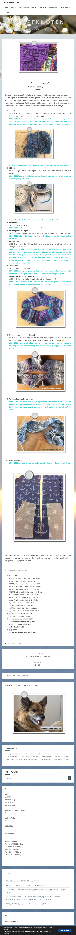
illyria (45, 87)
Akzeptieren (65, 930)
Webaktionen (9, 7)
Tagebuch (11, 643)
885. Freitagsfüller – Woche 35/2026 (20, 885)
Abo (8, 873)
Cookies (7, 12)
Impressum (53, 7)
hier (38, 579)
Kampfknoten (11, 2)
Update (41, 7)
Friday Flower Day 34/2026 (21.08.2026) (21, 904)
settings (6, 933)
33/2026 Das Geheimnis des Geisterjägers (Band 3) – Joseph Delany (32, 890)
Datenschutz (65, 7)
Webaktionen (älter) (26, 7)
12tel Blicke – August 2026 (16, 881)
